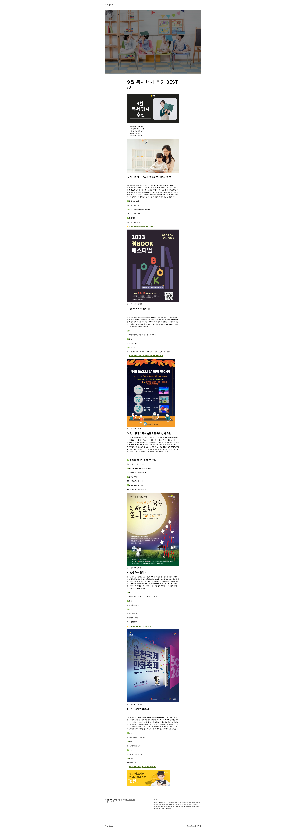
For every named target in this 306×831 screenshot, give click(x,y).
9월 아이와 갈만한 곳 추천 (175, 806)
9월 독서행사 (177, 804)
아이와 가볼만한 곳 (159, 802)
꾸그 (160, 808)
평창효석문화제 (193, 802)
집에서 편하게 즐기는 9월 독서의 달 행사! (142, 226)
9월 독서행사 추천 (186, 804)
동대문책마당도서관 (189, 806)
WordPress (191, 826)
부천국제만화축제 (167, 804)
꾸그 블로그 (109, 5)
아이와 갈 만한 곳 (183, 802)
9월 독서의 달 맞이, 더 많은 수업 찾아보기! (142, 767)
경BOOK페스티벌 (167, 808)
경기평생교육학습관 (171, 802)
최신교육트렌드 (130, 800)
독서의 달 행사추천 (161, 806)
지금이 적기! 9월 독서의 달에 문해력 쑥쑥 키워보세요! (146, 356)
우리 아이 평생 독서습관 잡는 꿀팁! (140, 626)
